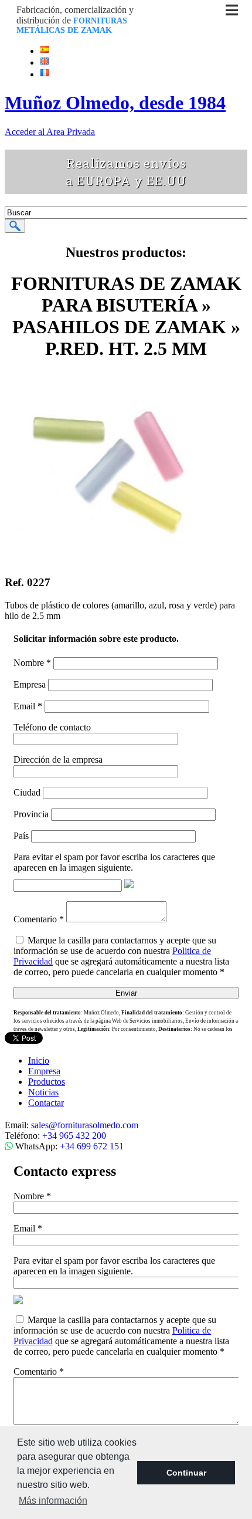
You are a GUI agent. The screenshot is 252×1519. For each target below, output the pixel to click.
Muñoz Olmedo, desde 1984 (115, 102)
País (21, 836)
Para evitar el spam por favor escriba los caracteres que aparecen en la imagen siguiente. (114, 862)
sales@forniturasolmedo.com (84, 1125)
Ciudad (26, 792)
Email (27, 706)
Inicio (38, 1060)
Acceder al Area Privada (50, 132)
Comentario (38, 919)
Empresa (29, 684)
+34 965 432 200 (74, 1136)
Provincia (31, 814)
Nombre (32, 663)
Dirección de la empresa (58, 759)
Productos (46, 1082)
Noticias (43, 1092)
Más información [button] (53, 1501)
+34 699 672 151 (92, 1146)
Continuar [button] (186, 1472)
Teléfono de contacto (52, 727)
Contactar (46, 1103)
